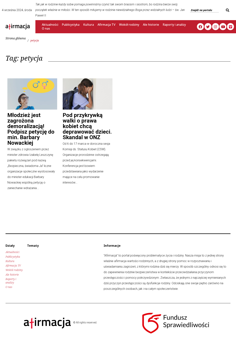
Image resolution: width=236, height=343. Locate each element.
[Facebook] (200, 26)
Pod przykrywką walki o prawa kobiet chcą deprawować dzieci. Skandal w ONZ (87, 126)
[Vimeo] (230, 26)
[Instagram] (215, 26)
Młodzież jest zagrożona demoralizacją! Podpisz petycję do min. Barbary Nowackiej (30, 129)
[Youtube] (222, 26)
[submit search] (227, 10)
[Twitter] (207, 26)
